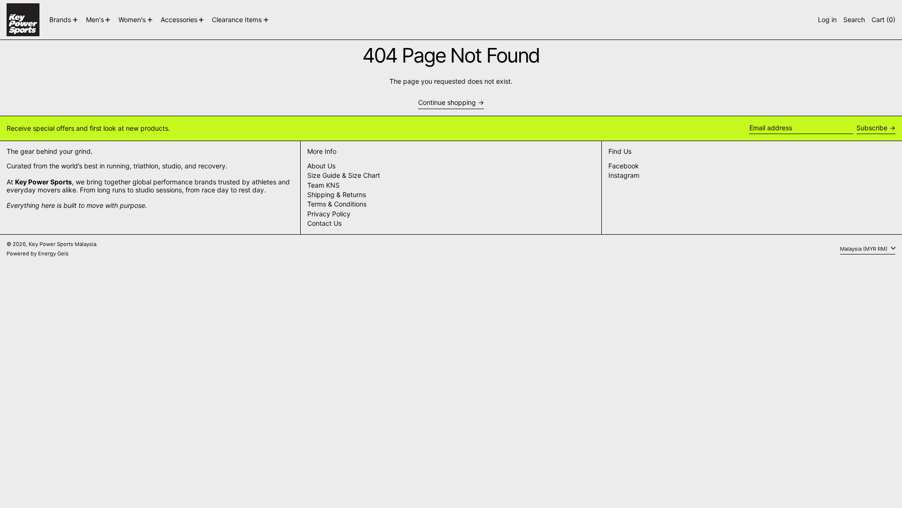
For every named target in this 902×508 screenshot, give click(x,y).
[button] (854, 20)
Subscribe (871, 128)
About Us (321, 166)
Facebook (623, 166)
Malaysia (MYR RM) (864, 249)
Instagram (623, 175)
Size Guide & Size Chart (343, 175)
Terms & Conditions (336, 204)
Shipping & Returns (336, 194)
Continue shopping (447, 102)
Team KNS (323, 185)
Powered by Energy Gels (38, 253)
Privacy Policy (328, 214)
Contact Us (324, 223)
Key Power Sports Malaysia (62, 244)
